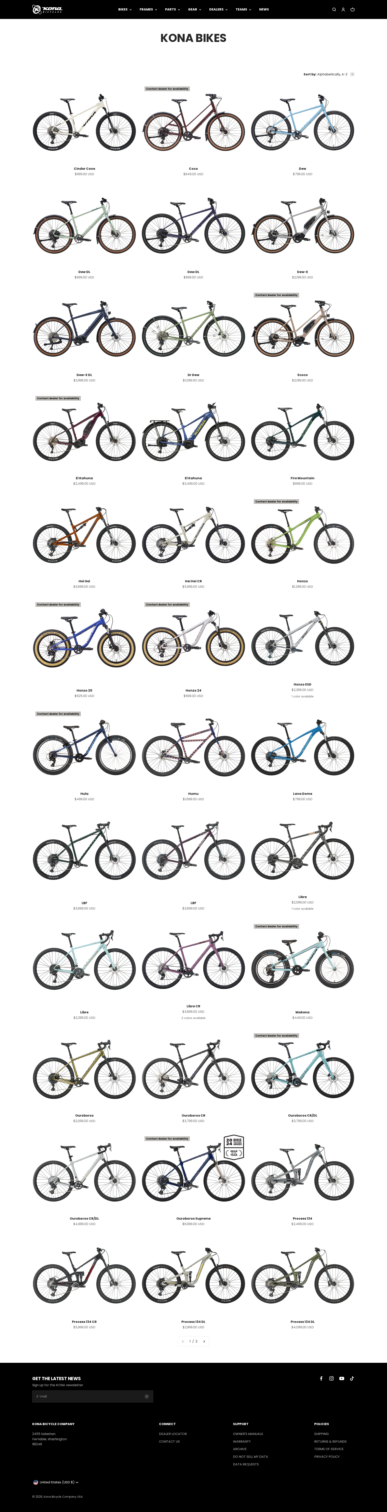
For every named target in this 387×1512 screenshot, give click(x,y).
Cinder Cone (84, 168)
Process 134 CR (84, 1321)
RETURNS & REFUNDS (330, 1441)
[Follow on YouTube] (341, 1378)
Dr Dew (193, 375)
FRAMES (146, 9)
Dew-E (302, 272)
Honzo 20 (84, 690)
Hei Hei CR (193, 581)
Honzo (302, 581)
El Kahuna (84, 478)
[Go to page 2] (204, 1341)
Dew (302, 168)
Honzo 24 (193, 690)
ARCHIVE (240, 1449)
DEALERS (216, 9)
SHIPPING (321, 1434)
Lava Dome (302, 793)
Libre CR (193, 1006)
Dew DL (84, 272)
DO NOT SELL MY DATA (250, 1456)
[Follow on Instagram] (331, 1378)
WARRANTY (242, 1441)
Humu (193, 793)
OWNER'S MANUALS (248, 1434)
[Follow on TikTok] (352, 1378)
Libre (303, 897)
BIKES (123, 9)
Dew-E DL (84, 375)
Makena (302, 1012)
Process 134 (302, 1218)
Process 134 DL (193, 1321)
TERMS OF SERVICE (329, 1449)
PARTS (170, 9)
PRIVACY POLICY (327, 1456)
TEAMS (241, 9)
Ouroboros (84, 1115)
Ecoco (303, 375)
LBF (84, 903)
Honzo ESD (302, 684)
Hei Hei (84, 581)
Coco (193, 168)
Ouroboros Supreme (193, 1218)
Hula (84, 793)
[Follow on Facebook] (321, 1378)
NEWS (264, 9)
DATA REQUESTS (246, 1464)
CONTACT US (169, 1441)
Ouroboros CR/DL (302, 1115)
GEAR (192, 9)
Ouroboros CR (193, 1115)
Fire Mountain (302, 478)
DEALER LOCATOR (173, 1434)
